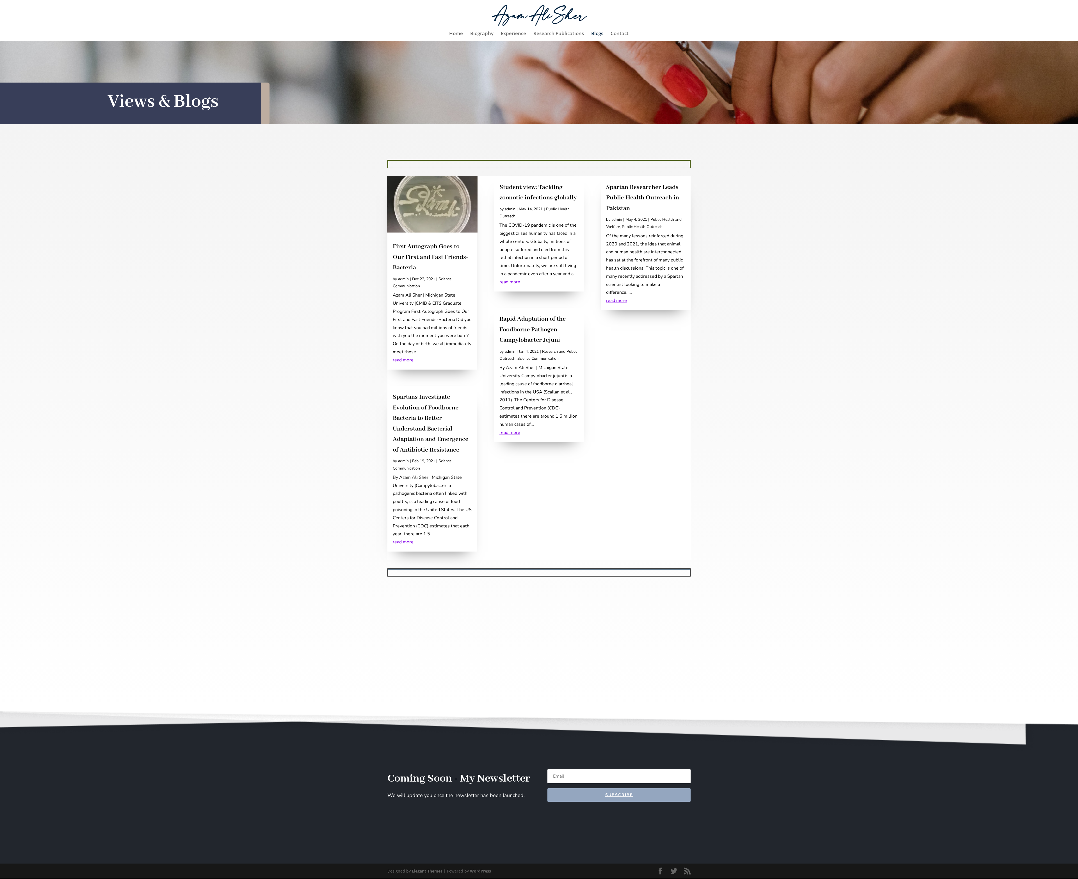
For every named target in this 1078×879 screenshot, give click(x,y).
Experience (513, 34)
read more (403, 360)
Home (456, 34)
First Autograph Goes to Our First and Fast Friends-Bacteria (430, 257)
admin (403, 279)
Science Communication (538, 358)
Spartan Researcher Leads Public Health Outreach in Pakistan (642, 197)
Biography (482, 34)
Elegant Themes (427, 871)
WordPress (480, 871)
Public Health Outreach (642, 226)
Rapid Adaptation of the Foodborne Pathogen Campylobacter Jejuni (532, 329)
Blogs (597, 34)
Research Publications (558, 34)
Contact (620, 34)
